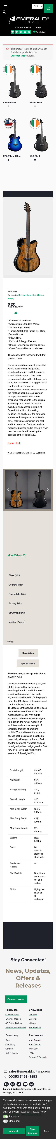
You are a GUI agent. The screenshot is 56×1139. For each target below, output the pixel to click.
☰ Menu (6, 5)
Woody (11, 298)
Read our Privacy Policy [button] (33, 1111)
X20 (34, 295)
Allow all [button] (13, 1131)
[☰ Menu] (6, 5)
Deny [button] (46, 1131)
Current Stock (18, 55)
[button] (5, 1116)
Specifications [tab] (28, 663)
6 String (40, 295)
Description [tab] (28, 653)
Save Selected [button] (32, 1131)
